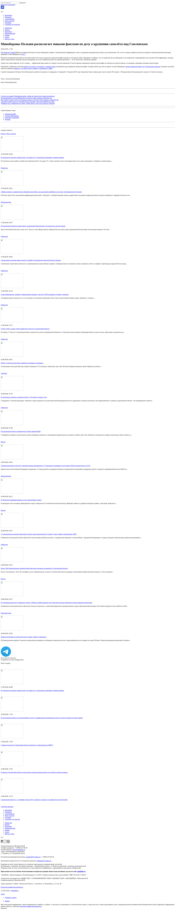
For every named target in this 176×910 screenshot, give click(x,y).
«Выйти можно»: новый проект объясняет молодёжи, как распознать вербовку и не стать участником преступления (41, 192)
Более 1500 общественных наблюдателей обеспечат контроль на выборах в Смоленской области (34, 568)
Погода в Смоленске (8, 5)
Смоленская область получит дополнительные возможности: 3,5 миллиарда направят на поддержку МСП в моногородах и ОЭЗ (45, 466)
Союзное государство (12, 24)
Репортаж (8, 17)
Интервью (8, 15)
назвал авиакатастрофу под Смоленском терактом (143, 66)
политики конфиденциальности (30, 906)
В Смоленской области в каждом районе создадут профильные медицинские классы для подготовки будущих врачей (41, 718)
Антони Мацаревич (12, 116)
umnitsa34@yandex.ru (33, 857)
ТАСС (23, 54)
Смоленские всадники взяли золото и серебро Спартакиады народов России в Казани (31, 260)
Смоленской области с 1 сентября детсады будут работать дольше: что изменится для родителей (34, 800)
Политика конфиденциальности (12, 887)
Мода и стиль (9, 39)
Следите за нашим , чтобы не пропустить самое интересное (28, 96)
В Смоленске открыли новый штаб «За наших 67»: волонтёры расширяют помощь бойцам (32, 157)
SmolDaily (14, 891)
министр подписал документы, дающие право (39, 66)
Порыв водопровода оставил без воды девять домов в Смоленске (23, 637)
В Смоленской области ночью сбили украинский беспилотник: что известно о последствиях (33, 226)
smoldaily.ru (81, 871)
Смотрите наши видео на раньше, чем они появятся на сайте (27, 102)
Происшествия (10, 33)
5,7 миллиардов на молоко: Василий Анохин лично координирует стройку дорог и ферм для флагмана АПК (38, 534)
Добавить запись (10, 897)
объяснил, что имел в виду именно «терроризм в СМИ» (33, 68)
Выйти (7, 901)
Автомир (8, 23)
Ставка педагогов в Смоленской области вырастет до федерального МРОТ (27, 745)
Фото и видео (9, 21)
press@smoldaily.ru (18, 850)
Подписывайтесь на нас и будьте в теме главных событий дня (26, 98)
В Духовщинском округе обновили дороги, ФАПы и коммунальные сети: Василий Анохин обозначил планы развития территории (46, 602)
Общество (8, 28)
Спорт (7, 37)
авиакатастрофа (10, 114)
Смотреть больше (7, 806)
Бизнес (7, 35)
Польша (7, 119)
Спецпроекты (9, 19)
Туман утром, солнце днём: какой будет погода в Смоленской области (25, 329)
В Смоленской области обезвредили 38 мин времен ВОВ (21, 431)
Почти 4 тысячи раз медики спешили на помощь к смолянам (22, 363)
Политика (8, 31)
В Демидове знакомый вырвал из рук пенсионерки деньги (21, 500)
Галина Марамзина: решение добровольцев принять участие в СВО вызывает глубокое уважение (35, 294)
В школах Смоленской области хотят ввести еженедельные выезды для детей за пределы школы (34, 772)
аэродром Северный (12, 117)
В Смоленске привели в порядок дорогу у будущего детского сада (24, 397)
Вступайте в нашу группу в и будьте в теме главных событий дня (29, 100)
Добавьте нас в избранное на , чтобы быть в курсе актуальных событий (28, 103)
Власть (7, 30)
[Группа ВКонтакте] (2, 8)
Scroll (3, 894)
